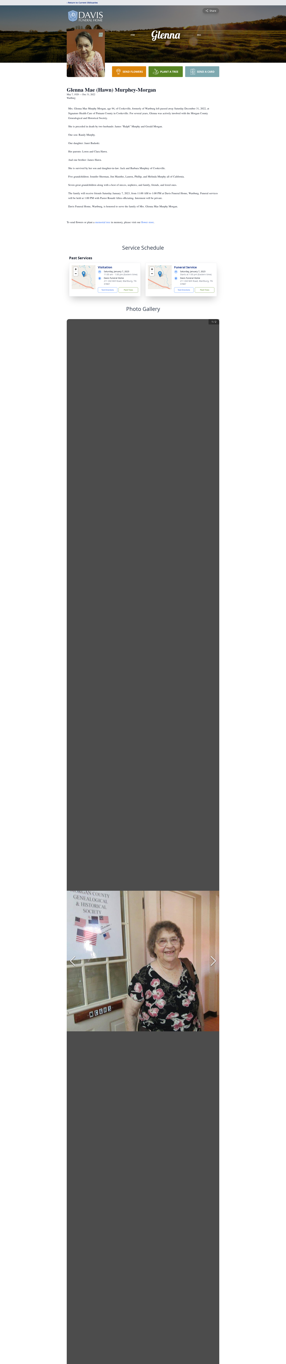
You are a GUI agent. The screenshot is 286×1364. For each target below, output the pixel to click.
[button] (84, 274)
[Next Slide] (213, 961)
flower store (147, 222)
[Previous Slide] (73, 961)
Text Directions (107, 290)
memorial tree (102, 222)
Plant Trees (128, 290)
